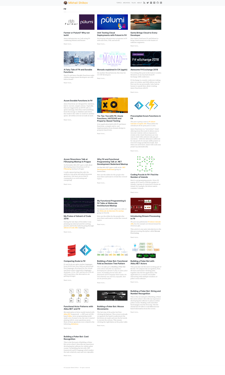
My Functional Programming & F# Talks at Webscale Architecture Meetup (111, 203)
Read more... (68, 44)
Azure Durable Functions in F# (78, 100)
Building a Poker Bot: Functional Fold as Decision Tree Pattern (112, 262)
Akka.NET (67, 314)
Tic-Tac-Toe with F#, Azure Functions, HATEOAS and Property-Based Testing (110, 118)
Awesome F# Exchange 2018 (144, 69)
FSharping (67, 169)
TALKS (133, 3)
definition (74, 324)
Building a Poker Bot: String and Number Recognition (146, 292)
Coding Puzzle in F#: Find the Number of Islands (144, 175)
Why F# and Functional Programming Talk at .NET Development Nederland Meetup (112, 161)
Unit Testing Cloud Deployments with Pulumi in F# (112, 34)
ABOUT (139, 3)
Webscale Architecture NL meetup (112, 211)
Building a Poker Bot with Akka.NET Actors (142, 262)
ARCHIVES (126, 3)
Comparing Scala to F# (74, 261)
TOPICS (119, 3)
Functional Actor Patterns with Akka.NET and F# (78, 307)
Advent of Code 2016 (71, 228)
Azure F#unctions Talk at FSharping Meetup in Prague (77, 160)
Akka (70, 316)
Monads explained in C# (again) (112, 69)
